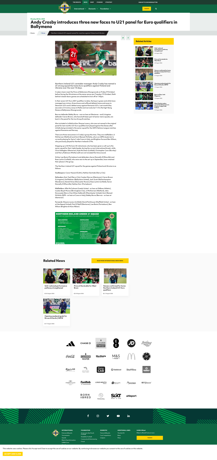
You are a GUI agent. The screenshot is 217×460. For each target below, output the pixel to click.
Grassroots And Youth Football (87, 433)
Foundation (104, 9)
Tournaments (66, 435)
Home (32, 33)
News (85, 2)
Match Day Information (69, 440)
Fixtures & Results (67, 433)
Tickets (149, 438)
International (79, 9)
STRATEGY (108, 2)
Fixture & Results (105, 433)
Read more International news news (110, 260)
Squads (64, 438)
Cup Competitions (105, 435)
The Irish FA (77, 2)
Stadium (100, 2)
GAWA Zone (65, 442)
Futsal (83, 441)
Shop (92, 2)
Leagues (102, 438)
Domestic (92, 9)
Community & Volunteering (89, 439)
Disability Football (86, 437)
